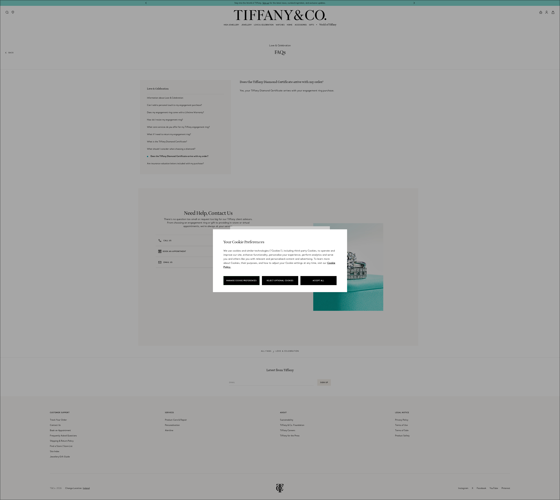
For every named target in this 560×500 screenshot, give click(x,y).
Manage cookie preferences (241, 281)
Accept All (318, 281)
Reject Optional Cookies (280, 281)
